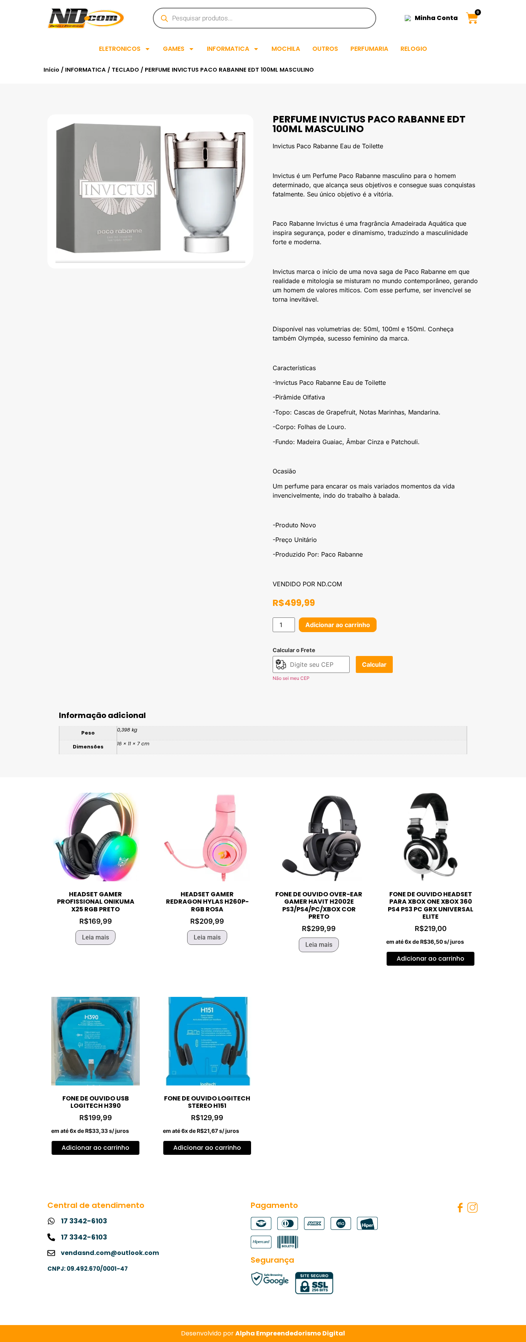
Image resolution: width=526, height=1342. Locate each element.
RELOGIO (413, 48)
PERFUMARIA (369, 48)
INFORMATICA (228, 48)
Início (51, 70)
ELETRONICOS (120, 48)
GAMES (173, 48)
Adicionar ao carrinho (337, 625)
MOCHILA (285, 48)
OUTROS (325, 48)
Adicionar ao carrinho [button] (430, 958)
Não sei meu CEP (291, 678)
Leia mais (95, 937)
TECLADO (125, 70)
